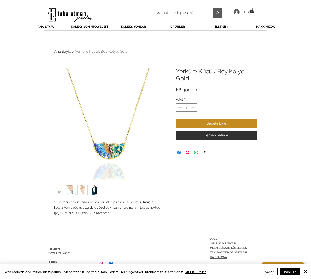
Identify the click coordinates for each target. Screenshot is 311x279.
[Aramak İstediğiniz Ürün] (217, 13)
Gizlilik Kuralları (195, 271)
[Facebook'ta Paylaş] (179, 152)
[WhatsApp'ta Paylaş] (196, 152)
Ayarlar (268, 271)
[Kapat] (305, 271)
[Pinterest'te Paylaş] (187, 152)
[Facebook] (111, 264)
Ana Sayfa (62, 51)
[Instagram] (101, 264)
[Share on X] (205, 152)
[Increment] (193, 107)
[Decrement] (179, 107)
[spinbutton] (186, 107)
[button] (252, 10)
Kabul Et (290, 271)
